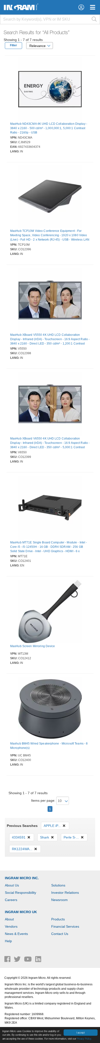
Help (8, 941)
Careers (11, 900)
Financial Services (65, 926)
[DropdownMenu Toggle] (92, 7)
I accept (80, 1032)
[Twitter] (18, 960)
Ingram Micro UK (21, 912)
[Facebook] (7, 960)
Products (58, 919)
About (9, 919)
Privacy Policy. (84, 1038)
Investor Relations (65, 892)
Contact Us (59, 934)
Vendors (11, 926)
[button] (81, 7)
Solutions (58, 885)
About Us (12, 885)
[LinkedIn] (38, 960)
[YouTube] (28, 960)
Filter (13, 45)
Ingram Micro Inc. (22, 878)
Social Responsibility (20, 892)
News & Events (16, 934)
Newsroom (59, 900)
